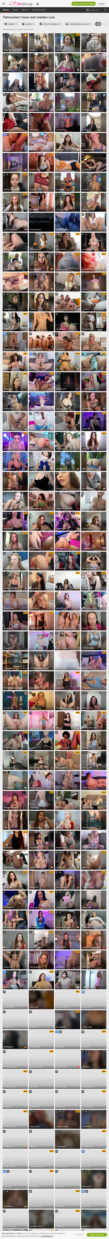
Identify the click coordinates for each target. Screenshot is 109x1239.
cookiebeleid (47, 1236)
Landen (29, 24)
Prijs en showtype (50, 24)
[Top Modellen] (37, 3)
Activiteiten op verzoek (78, 24)
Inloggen (101, 4)
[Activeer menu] (3, 3)
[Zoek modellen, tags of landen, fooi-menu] (105, 10)
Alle (98, 24)
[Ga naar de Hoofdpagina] (20, 3)
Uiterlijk (11, 24)
